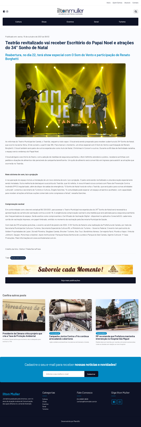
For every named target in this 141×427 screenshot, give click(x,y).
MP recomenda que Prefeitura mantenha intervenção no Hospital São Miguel (115, 337)
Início (108, 3)
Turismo (122, 21)
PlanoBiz (77, 421)
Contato (135, 3)
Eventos (70, 21)
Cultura (18, 21)
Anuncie (127, 3)
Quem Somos (117, 3)
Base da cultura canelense (18, 258)
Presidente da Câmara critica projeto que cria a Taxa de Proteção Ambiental (22, 334)
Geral (96, 21)
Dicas (44, 21)
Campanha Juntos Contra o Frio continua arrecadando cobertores (69, 337)
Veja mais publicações (70, 280)
